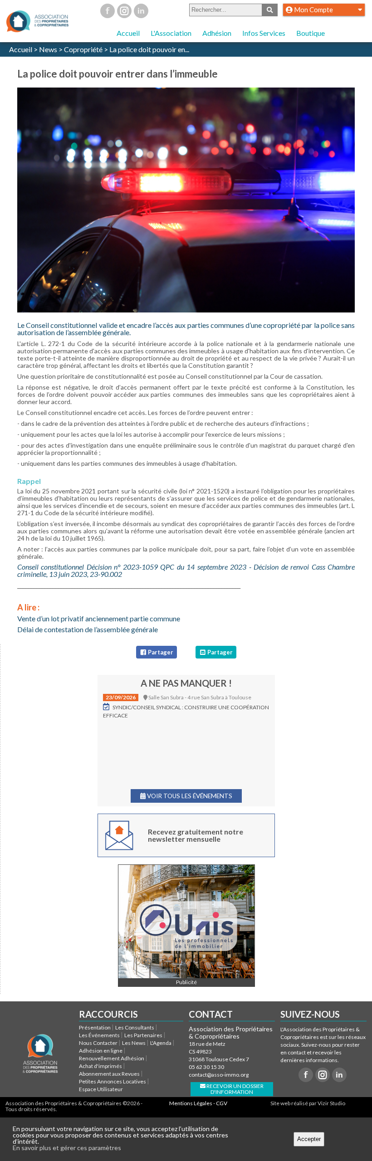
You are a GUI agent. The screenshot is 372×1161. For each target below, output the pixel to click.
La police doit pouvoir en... (149, 49)
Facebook (107, 11)
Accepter (309, 1139)
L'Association (171, 33)
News (48, 49)
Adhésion (216, 33)
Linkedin (141, 11)
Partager (160, 652)
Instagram (124, 11)
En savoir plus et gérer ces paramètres (67, 1147)
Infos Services (263, 33)
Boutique (310, 33)
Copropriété (83, 49)
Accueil (128, 33)
